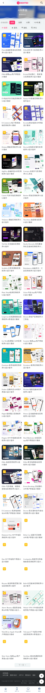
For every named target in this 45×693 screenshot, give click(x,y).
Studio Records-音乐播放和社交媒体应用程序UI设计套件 (33, 246)
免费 (20, 22)
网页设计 (28, 675)
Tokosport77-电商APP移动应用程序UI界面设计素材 (33, 634)
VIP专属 (37, 22)
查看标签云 (22, 15)
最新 (5, 28)
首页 (5, 691)
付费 (28, 22)
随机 (25, 28)
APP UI (21, 675)
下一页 (22, 665)
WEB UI (28, 691)
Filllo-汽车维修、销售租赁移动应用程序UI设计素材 (11, 488)
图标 (34, 675)
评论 (35, 28)
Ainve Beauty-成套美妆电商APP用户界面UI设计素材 (11, 610)
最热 (15, 28)
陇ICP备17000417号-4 (29, 681)
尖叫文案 (5, 675)
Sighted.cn (17, 681)
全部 (12, 22)
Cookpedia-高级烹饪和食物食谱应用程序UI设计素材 (33, 561)
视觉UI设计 (13, 675)
